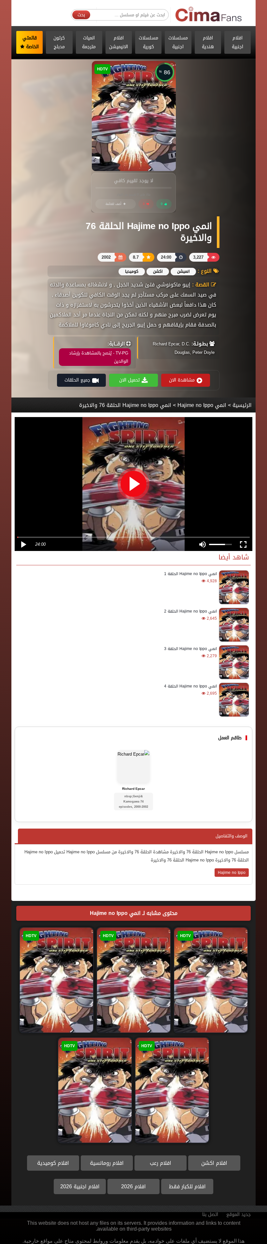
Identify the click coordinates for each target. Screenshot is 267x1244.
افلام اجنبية (237, 42)
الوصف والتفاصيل (231, 836)
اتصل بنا (210, 1214)
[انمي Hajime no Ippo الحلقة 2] (233, 625)
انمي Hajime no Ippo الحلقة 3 (190, 648)
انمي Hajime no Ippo (201, 405)
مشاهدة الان (182, 380)
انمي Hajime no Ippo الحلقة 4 (190, 686)
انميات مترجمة (89, 42)
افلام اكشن (214, 1163)
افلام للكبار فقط (187, 1186)
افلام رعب (160, 1163)
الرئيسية (242, 405)
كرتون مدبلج (59, 42)
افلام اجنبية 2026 (80, 1186)
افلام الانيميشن (118, 42)
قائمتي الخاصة (30, 42)
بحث (81, 14)
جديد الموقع (238, 1214)
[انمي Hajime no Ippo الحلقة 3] (233, 662)
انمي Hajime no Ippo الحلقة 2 (190, 611)
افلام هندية (208, 42)
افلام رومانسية (107, 1163)
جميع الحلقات (77, 380)
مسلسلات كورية (148, 42)
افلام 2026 (133, 1186)
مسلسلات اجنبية (178, 42)
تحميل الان (129, 380)
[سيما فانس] (209, 14)
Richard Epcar (133, 789)
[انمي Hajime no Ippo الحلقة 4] (233, 700)
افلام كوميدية (53, 1163)
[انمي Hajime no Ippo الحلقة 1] (233, 587)
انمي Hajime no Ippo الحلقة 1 (190, 573)
